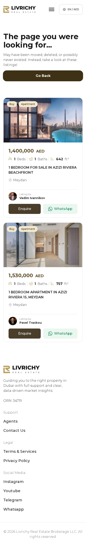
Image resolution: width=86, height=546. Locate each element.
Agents (10, 421)
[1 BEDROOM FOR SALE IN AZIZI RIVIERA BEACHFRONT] (43, 120)
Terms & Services (19, 451)
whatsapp (13, 509)
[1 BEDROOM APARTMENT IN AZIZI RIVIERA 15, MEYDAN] (43, 245)
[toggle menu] (52, 9)
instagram (13, 481)
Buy (11, 104)
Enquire (24, 209)
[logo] (19, 9)
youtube (11, 491)
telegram (12, 500)
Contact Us (14, 430)
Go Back (43, 76)
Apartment (28, 104)
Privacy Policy (16, 460)
